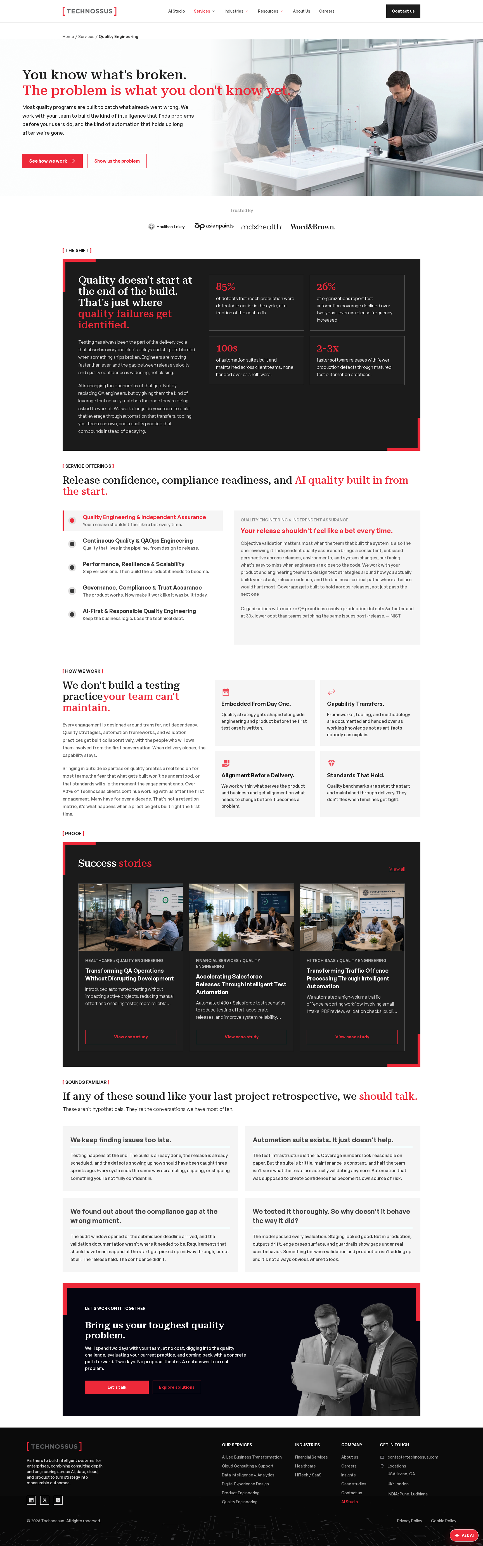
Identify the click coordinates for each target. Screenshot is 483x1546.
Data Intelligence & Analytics (248, 1475)
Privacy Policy (409, 1520)
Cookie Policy (443, 1520)
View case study (131, 1036)
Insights (348, 1475)
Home (68, 36)
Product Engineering (240, 1492)
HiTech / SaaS (308, 1475)
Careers (327, 11)
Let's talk (117, 1387)
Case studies (353, 1483)
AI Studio (176, 11)
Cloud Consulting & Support (248, 1466)
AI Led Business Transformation (252, 1457)
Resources (268, 11)
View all (397, 869)
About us (349, 1457)
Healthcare (305, 1466)
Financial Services (311, 1457)
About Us (301, 11)
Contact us (403, 11)
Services (202, 11)
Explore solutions (177, 1387)
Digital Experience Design (245, 1483)
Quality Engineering (239, 1501)
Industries (234, 11)
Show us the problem (117, 161)
